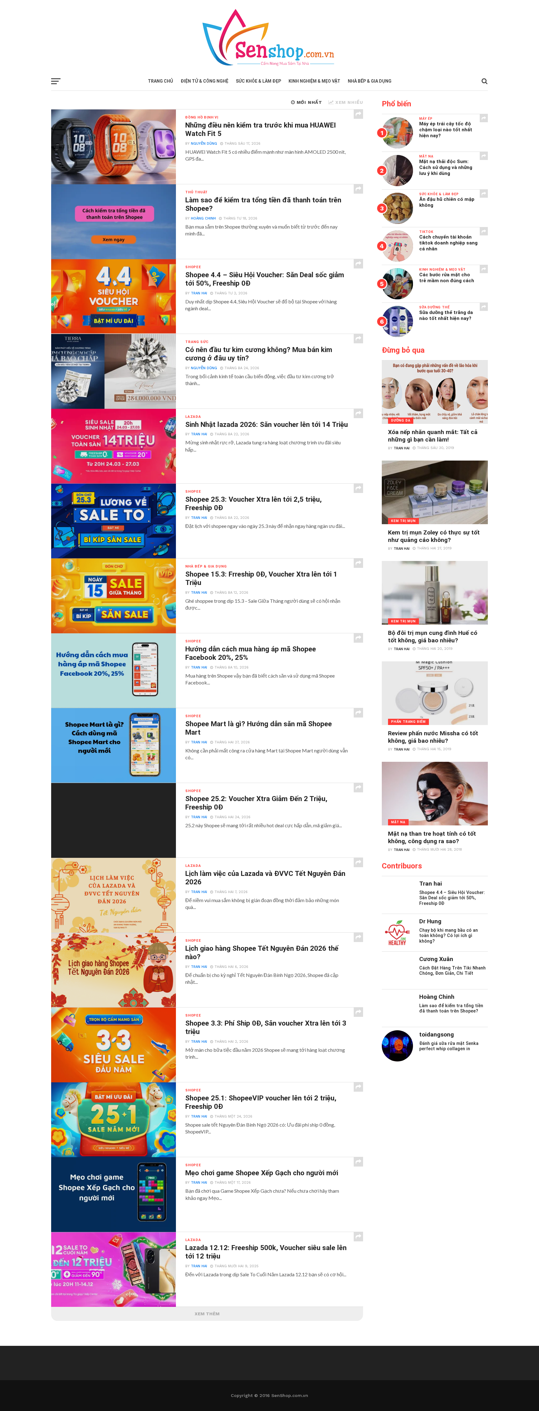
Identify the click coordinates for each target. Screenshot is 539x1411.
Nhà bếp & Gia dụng (369, 81)
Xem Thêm (207, 1313)
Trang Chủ (160, 81)
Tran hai (199, 293)
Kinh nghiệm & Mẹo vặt (314, 81)
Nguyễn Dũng (204, 144)
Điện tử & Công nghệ (204, 81)
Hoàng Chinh (203, 218)
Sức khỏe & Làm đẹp (258, 81)
